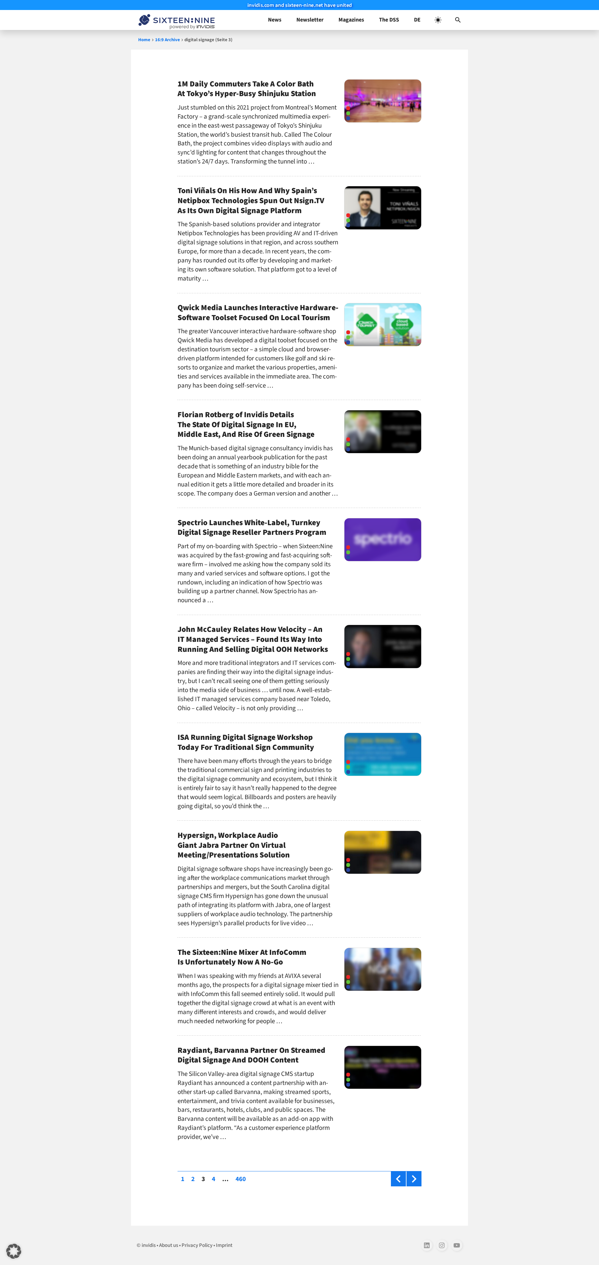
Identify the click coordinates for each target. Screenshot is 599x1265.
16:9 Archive (167, 40)
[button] (458, 20)
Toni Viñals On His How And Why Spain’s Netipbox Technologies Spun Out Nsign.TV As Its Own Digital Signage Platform (251, 200)
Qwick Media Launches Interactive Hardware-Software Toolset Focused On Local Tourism (258, 312)
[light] (438, 20)
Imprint (224, 1245)
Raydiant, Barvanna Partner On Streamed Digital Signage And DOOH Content (251, 1055)
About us (168, 1245)
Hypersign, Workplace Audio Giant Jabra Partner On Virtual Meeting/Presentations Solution (234, 845)
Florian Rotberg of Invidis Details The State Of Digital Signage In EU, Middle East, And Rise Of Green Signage (246, 424)
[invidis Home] (175, 20)
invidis (149, 1245)
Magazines (351, 20)
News (274, 20)
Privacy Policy (197, 1245)
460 (242, 1179)
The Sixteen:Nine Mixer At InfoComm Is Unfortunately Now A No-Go (242, 957)
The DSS (389, 20)
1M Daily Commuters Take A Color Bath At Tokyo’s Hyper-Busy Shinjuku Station (247, 89)
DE (417, 20)
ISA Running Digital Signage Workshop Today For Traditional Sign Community (246, 742)
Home (144, 40)
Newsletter (310, 20)
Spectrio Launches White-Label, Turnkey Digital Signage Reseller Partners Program (252, 527)
